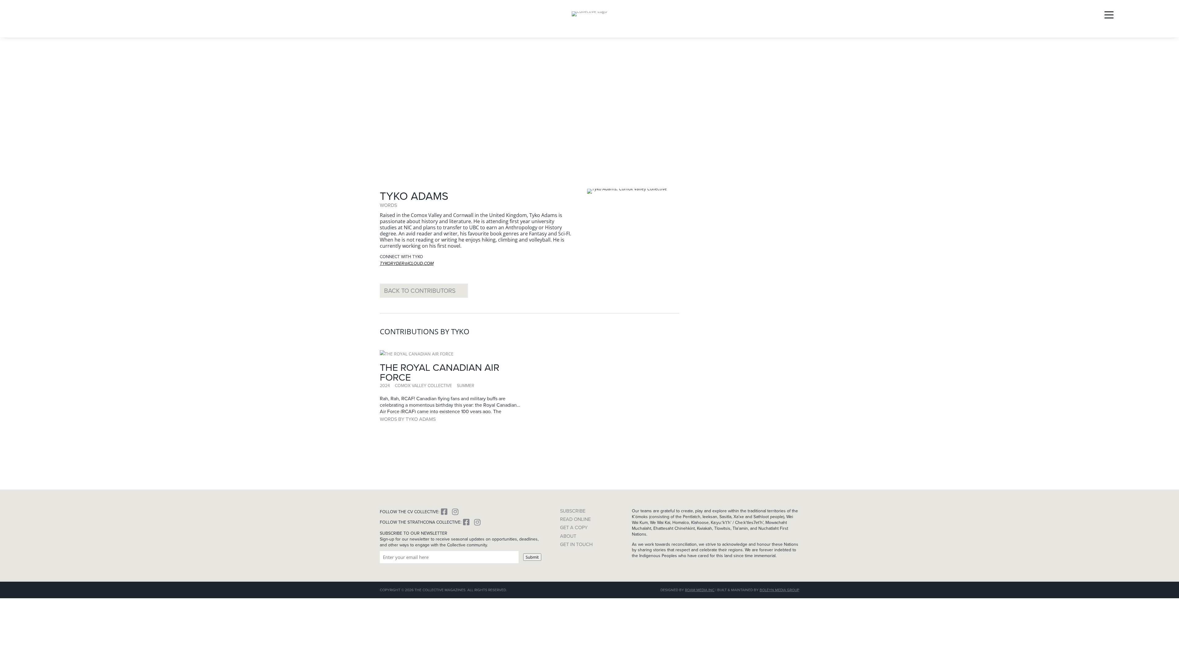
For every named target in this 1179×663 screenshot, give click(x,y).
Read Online (575, 519)
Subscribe (573, 511)
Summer (465, 385)
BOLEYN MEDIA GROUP (779, 589)
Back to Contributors (420, 290)
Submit (532, 557)
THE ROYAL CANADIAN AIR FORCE (439, 372)
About (568, 536)
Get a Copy (574, 527)
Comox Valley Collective (423, 385)
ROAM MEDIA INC (699, 589)
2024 (385, 385)
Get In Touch (576, 544)
